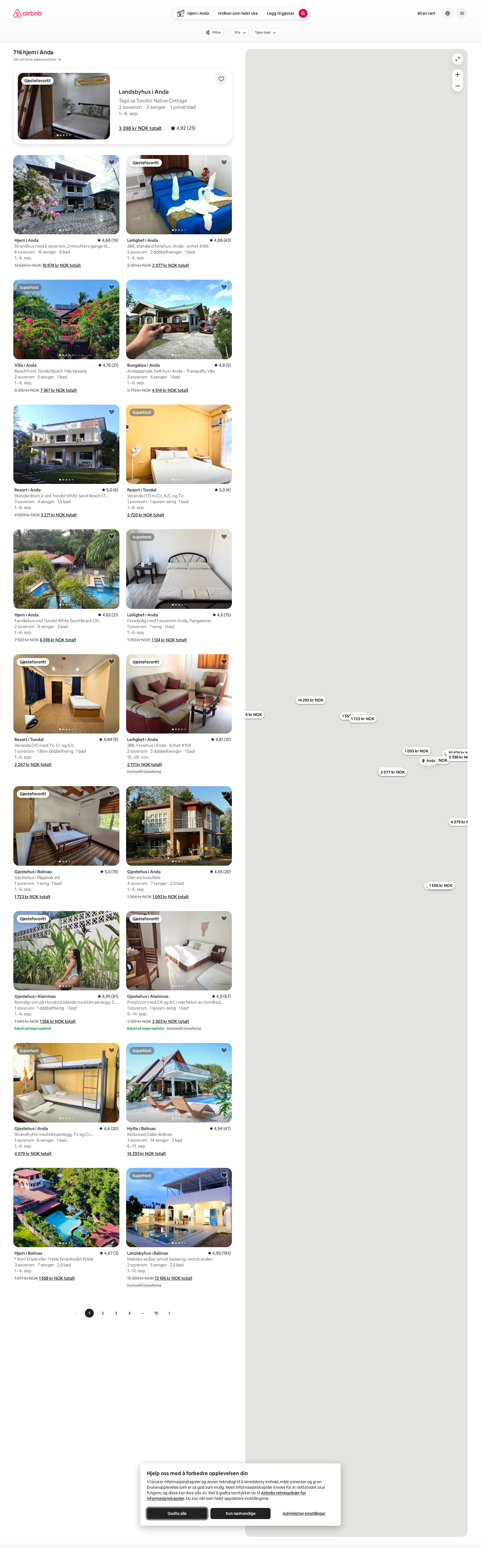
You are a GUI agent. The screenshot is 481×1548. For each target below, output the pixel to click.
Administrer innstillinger (304, 1513)
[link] (76, 1313)
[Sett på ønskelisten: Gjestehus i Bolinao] (111, 793)
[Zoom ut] (457, 86)
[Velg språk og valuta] (447, 13)
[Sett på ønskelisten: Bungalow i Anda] (224, 286)
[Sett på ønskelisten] (221, 79)
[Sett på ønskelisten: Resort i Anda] (111, 411)
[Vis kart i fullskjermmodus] (457, 59)
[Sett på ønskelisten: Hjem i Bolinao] (111, 1175)
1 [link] (89, 1313)
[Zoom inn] (457, 74)
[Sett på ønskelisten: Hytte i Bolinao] (224, 1050)
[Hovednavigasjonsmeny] (462, 13)
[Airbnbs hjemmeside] (27, 13)
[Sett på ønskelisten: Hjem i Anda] (111, 162)
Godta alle (177, 1513)
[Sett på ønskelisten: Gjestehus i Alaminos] (111, 918)
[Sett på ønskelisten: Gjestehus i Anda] (224, 793)
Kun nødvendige (241, 1513)
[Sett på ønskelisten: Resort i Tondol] (224, 411)
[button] (140, 128)
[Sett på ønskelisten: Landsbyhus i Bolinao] (224, 1175)
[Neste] (169, 1313)
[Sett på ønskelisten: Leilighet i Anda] (224, 162)
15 (156, 1313)
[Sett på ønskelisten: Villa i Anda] (111, 286)
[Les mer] (59, 59)
